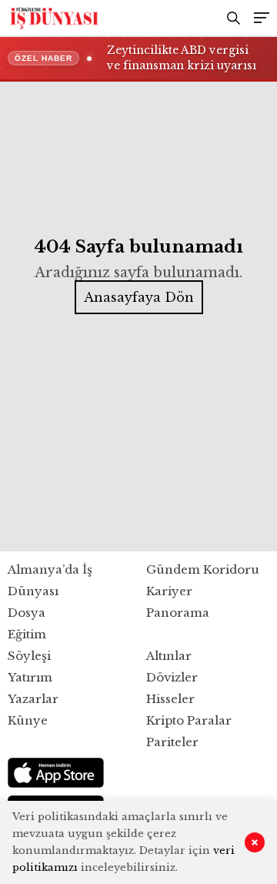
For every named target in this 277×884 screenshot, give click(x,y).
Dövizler (172, 677)
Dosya (26, 612)
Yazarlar (33, 698)
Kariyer (169, 591)
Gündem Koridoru (202, 569)
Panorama (177, 612)
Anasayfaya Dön (139, 297)
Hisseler (170, 698)
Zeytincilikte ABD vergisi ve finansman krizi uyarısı (181, 57)
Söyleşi (29, 655)
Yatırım (30, 677)
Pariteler (172, 742)
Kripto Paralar (189, 720)
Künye (28, 720)
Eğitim (27, 634)
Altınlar (169, 655)
